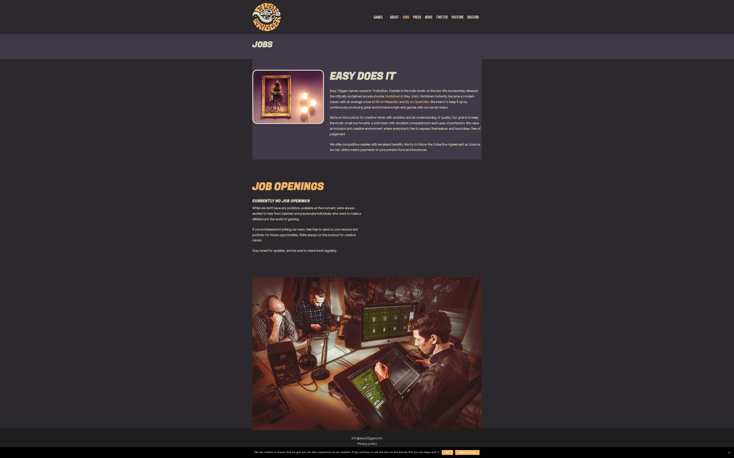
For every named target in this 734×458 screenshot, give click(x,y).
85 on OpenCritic (417, 102)
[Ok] (729, 453)
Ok (447, 452)
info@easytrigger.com (367, 438)
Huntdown (392, 96)
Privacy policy (367, 444)
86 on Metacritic (387, 102)
